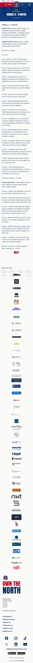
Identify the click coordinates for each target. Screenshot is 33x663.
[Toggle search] (22, 4)
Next (16, 252)
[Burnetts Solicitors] (16, 371)
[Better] (16, 343)
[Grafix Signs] (16, 407)
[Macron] (16, 458)
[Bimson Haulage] (16, 350)
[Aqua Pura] (16, 317)
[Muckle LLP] (16, 477)
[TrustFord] (16, 563)
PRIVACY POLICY (8, 628)
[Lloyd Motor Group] (16, 454)
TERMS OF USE (7, 631)
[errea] (16, 295)
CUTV (12, 1)
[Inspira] (16, 427)
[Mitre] (16, 274)
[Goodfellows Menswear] (16, 393)
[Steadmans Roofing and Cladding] (16, 531)
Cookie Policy (8, 625)
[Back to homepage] (17, 4)
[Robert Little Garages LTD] (16, 524)
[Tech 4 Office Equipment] (16, 551)
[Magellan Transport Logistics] (16, 464)
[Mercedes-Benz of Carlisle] (16, 471)
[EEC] (16, 386)
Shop (8, 1)
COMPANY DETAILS (9, 619)
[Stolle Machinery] (16, 537)
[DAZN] (16, 281)
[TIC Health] (16, 302)
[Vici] (16, 567)
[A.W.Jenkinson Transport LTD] (16, 323)
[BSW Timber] (16, 364)
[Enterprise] (16, 288)
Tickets (3, 1)
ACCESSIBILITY (7, 616)
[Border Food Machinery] (16, 357)
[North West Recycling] (16, 483)
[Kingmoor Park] (16, 442)
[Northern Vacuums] (16, 490)
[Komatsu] (16, 448)
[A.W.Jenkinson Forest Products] (16, 330)
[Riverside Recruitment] (16, 517)
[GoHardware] (16, 400)
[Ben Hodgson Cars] (16, 337)
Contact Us (7, 622)
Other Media (21, 660)
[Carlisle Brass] (16, 376)
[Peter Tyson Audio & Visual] (16, 503)
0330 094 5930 (9, 610)
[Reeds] (16, 510)
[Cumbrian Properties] (16, 380)
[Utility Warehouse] (16, 309)
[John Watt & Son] (16, 435)
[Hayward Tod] (16, 421)
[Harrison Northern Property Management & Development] (16, 414)
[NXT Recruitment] (16, 496)
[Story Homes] (16, 544)
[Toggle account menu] (29, 4)
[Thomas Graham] (16, 558)
